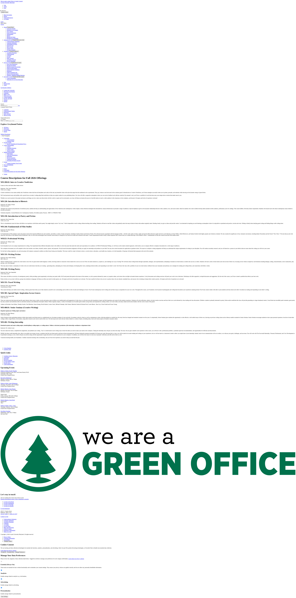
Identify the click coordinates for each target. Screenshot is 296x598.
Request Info (7, 83)
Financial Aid (10, 45)
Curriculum (6, 138)
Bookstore (6, 112)
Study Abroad (10, 58)
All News (6, 127)
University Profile (11, 28)
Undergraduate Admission (13, 41)
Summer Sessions (11, 49)
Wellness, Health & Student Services (16, 75)
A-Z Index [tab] (6, 19)
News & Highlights (8, 164)
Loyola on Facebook (9, 501)
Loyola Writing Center (9, 361)
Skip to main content (6, 1)
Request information (5, 499)
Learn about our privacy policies (8, 550)
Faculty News (7, 363)
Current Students (8, 97)
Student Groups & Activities (14, 67)
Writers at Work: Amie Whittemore (9, 383)
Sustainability (10, 34)
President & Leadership (12, 38)
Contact (5, 166)
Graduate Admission (12, 43)
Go (19, 105)
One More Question (5, 411)
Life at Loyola (7, 62)
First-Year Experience (12, 64)
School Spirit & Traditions (13, 69)
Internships (9, 156)
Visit (5, 5)
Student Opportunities (9, 152)
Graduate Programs (11, 148)
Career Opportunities (9, 145)
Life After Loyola (8, 76)
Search (2, 24)
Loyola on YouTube (8, 504)
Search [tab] (5, 16)
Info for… (4, 10)
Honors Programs (11, 61)
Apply (5, 6)
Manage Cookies (8, 541)
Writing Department (5, 134)
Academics (6, 51)
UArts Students (10, 139)
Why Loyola (10, 47)
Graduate (9, 55)
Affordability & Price (12, 44)
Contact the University (9, 90)
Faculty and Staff (8, 98)
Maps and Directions (9, 527)
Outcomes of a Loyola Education (15, 79)
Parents (5, 101)
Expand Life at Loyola (16, 62)
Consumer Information (9, 538)
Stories (5, 131)
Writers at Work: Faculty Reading (9, 371)
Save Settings (4, 596)
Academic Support (11, 59)
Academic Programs (12, 52)
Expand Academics (14, 51)
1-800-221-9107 (13, 514)
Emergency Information (9, 530)
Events (5, 162)
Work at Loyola (7, 96)
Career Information (8, 364)
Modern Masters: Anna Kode (8, 400)
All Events (6, 128)
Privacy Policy (7, 537)
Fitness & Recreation (12, 68)
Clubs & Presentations (12, 155)
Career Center (10, 149)
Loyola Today (7, 130)
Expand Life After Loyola (18, 76)
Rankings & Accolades (12, 30)
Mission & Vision (11, 37)
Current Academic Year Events (14, 163)
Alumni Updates (11, 151)
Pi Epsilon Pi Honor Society (14, 160)
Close (2, 21)
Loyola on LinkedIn (8, 506)
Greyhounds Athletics (6, 87)
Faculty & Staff (7, 142)
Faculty (8, 57)
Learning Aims (10, 141)
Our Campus (10, 31)
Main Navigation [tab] (8, 15)
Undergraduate (10, 54)
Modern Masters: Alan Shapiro (8, 389)
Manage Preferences (20, 552)
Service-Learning (11, 158)
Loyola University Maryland (7, 2)
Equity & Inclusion (11, 33)
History (8, 35)
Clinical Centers (7, 529)
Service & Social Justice (12, 74)
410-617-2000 (4, 514)
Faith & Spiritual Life (12, 72)
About (5, 27)
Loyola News (7, 526)
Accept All (3, 552)
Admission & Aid (8, 40)
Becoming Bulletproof (6, 378)
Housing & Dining (11, 65)
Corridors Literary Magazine (11, 356)
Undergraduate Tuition (9, 111)
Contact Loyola (4, 516)
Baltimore (9, 71)
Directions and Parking (9, 91)
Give (5, 8)
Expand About (10, 27)
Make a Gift (7, 94)
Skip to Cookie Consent (17, 1)
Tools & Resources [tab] (8, 17)
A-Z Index (6, 524)
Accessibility (7, 539)
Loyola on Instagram (9, 503)
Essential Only (10, 552)
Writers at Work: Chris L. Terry (8, 405)
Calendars (6, 93)
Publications (10, 153)
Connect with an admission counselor (19, 499)
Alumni (5, 100)
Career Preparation (11, 78)
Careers (8, 146)
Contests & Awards (11, 159)
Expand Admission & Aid (18, 40)
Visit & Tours (10, 48)
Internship (6, 358)
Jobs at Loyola (7, 115)
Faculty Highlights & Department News (16, 144)
